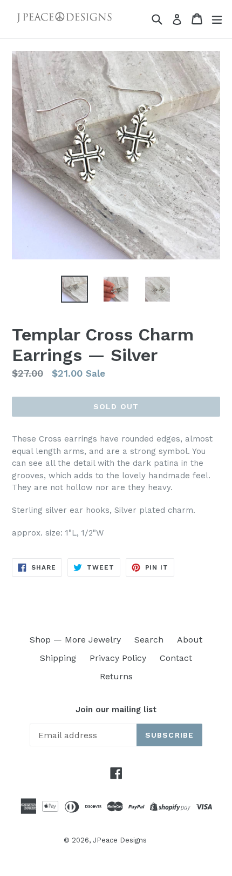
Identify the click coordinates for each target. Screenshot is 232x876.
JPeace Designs (120, 840)
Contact (176, 658)
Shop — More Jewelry (75, 639)
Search (148, 639)
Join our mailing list (116, 709)
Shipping (58, 658)
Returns (116, 676)
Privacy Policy (118, 658)
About (189, 639)
